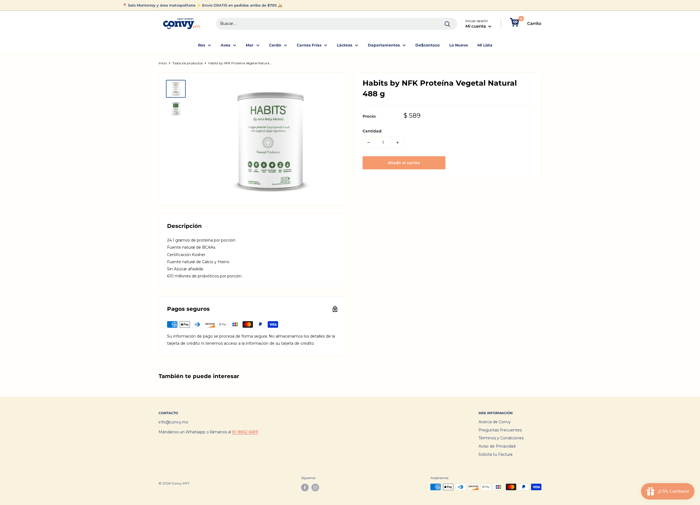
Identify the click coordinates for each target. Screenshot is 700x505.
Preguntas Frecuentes (500, 430)
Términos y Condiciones (501, 438)
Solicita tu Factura (495, 454)
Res (201, 45)
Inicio (163, 63)
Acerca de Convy (495, 421)
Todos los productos (187, 63)
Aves (225, 45)
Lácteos (344, 45)
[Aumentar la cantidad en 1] (397, 142)
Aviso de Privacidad (497, 446)
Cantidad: (372, 131)
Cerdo (275, 45)
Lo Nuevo (458, 45)
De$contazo (427, 45)
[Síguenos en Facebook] (305, 487)
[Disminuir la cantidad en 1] (368, 142)
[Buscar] (447, 24)
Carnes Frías (309, 45)
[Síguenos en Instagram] (315, 487)
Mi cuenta (476, 26)
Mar (249, 45)
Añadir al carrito (404, 162)
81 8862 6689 (245, 431)
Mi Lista (484, 45)
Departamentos (384, 45)
